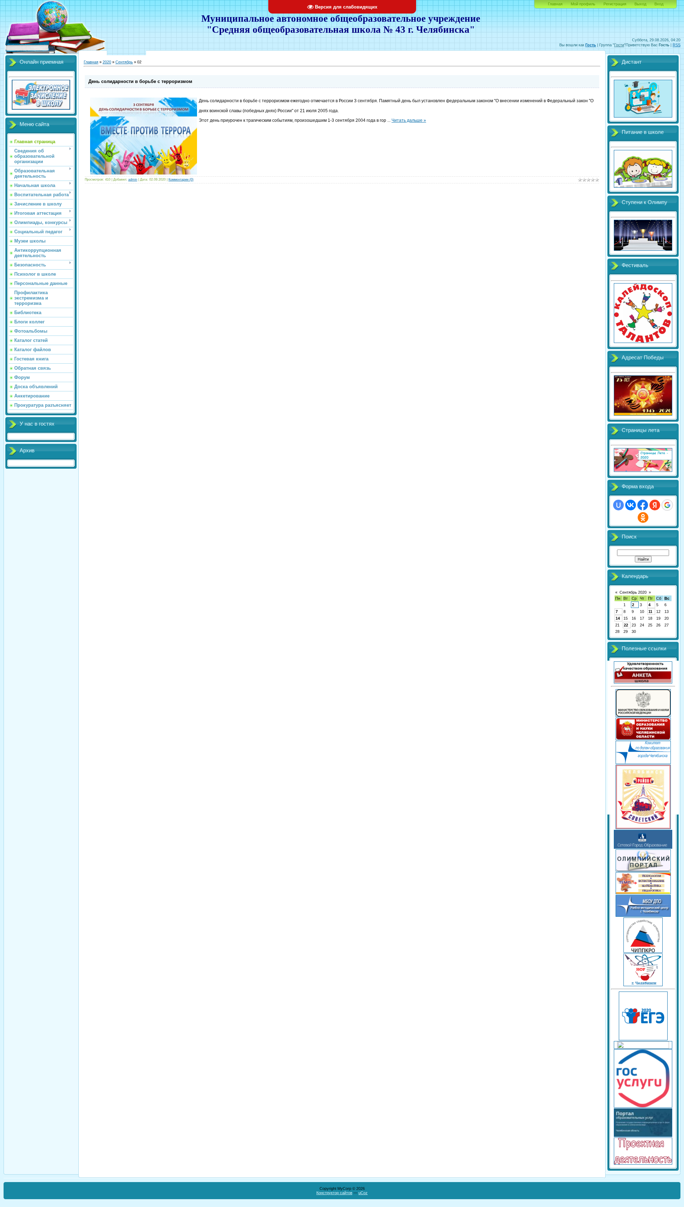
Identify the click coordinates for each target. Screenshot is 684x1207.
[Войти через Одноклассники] (643, 517)
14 (618, 618)
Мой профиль (583, 4)
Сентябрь (124, 62)
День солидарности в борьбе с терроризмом (140, 81)
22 (626, 625)
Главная (555, 4)
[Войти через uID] (618, 505)
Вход (658, 4)
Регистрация (614, 4)
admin (132, 179)
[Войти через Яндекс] (654, 505)
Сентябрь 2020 (633, 592)
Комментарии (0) (181, 179)
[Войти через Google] (667, 505)
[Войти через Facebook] (642, 505)
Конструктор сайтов (334, 1193)
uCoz (363, 1193)
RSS (676, 45)
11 (650, 611)
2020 (107, 62)
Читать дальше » (409, 120)
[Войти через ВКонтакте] (630, 505)
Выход (640, 4)
